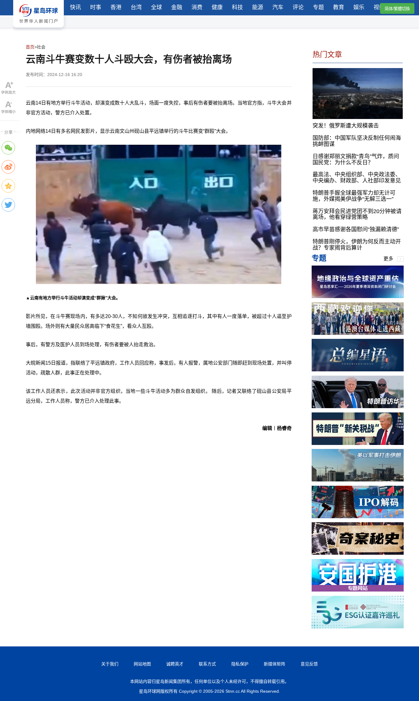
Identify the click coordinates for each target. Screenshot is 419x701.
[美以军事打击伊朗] (358, 479)
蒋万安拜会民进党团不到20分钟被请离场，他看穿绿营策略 (357, 214)
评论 (298, 7)
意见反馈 (309, 663)
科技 (237, 7)
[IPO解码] (358, 516)
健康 (217, 7)
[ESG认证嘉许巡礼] (358, 626)
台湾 (136, 7)
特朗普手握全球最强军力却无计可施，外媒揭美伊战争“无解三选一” (354, 196)
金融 (176, 7)
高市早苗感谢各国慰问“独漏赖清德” (356, 229)
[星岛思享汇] (358, 296)
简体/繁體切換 (397, 8)
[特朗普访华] (358, 406)
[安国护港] (358, 589)
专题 (318, 7)
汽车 (277, 7)
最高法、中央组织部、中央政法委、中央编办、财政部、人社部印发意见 (357, 177)
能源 (257, 7)
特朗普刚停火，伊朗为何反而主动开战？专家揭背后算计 (357, 245)
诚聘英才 (174, 663)
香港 (115, 7)
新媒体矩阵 (274, 663)
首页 (30, 46)
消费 (196, 7)
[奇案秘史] (358, 553)
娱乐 (358, 7)
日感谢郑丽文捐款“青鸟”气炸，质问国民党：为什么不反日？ (356, 159)
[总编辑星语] (358, 369)
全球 (156, 7)
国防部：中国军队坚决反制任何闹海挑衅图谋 (357, 141)
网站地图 (142, 663)
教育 (338, 7)
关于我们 (109, 663)
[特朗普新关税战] (358, 443)
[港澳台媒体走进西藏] (358, 333)
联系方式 (207, 663)
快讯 (75, 7)
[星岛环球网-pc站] (38, 29)
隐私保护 (239, 663)
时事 (95, 7)
